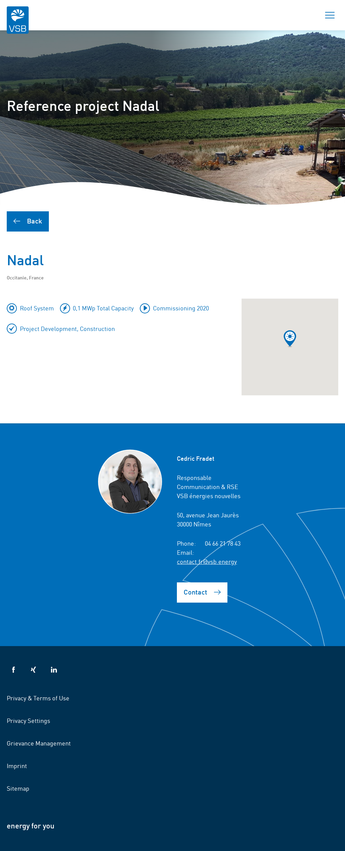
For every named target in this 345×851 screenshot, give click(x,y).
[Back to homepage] (18, 24)
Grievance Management (39, 742)
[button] (290, 339)
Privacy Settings (28, 720)
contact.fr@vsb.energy (207, 561)
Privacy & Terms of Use (38, 697)
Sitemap (18, 788)
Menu (329, 15)
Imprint (17, 765)
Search (306, 15)
